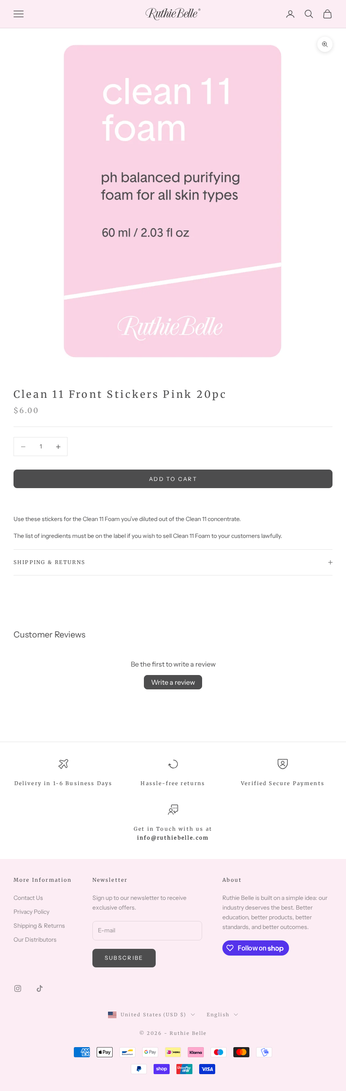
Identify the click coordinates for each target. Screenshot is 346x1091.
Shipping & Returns (39, 925)
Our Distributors (35, 939)
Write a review (173, 682)
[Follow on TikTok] (39, 988)
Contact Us (28, 898)
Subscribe (124, 957)
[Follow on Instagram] (18, 988)
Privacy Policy (31, 911)
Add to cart (173, 478)
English (218, 1015)
